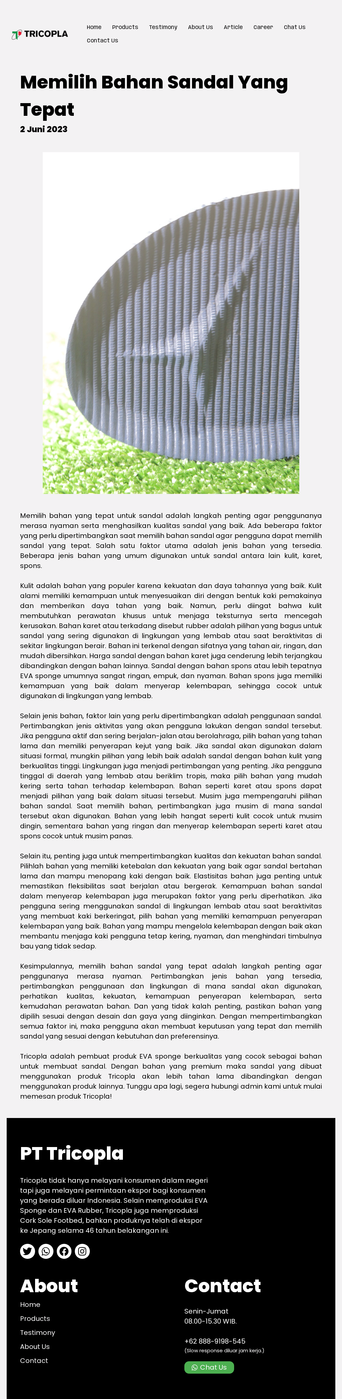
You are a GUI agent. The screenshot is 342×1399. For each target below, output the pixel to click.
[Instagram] (82, 1251)
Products (125, 27)
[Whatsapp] (45, 1251)
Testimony (163, 27)
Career (263, 27)
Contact (34, 1360)
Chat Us (295, 27)
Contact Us (102, 41)
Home (94, 27)
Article (233, 27)
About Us (200, 27)
